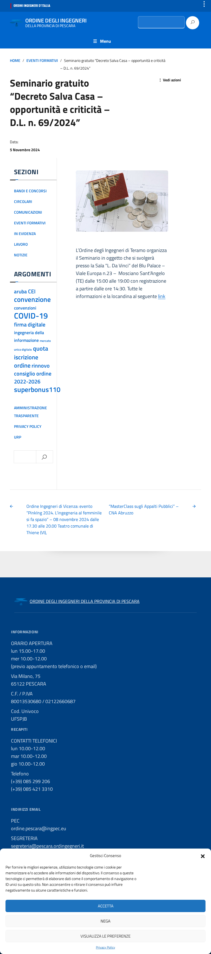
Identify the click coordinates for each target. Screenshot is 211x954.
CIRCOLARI (23, 202)
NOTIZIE (20, 255)
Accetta (105, 906)
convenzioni (25, 308)
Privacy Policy (105, 947)
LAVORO (21, 244)
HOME (15, 61)
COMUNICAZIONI (28, 212)
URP (17, 437)
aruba (20, 291)
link (161, 296)
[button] (203, 855)
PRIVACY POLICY (27, 426)
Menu (105, 41)
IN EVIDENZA (25, 234)
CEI (31, 291)
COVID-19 (31, 316)
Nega (105, 921)
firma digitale (29, 324)
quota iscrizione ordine (31, 357)
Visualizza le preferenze (105, 936)
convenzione (32, 299)
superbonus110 (37, 389)
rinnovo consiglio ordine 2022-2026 (32, 374)
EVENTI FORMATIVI (42, 61)
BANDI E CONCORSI (30, 191)
